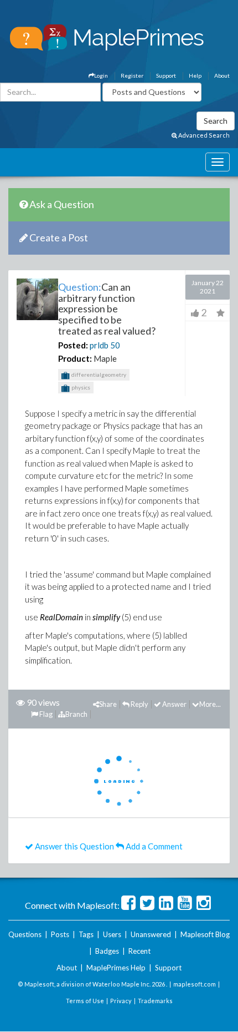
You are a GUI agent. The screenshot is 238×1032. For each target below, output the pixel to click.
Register (132, 75)
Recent (139, 951)
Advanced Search (203, 135)
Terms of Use (85, 1000)
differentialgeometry (98, 374)
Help (195, 75)
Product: (75, 358)
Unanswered (151, 934)
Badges (107, 951)
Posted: (73, 345)
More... (210, 704)
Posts (60, 934)
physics (80, 387)
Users (112, 934)
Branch (76, 714)
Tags (86, 934)
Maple (105, 358)
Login (101, 75)
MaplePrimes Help (116, 967)
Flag (45, 714)
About (222, 75)
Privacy (121, 1000)
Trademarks (155, 1000)
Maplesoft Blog (205, 934)
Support (166, 75)
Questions (25, 934)
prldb (99, 345)
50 (115, 345)
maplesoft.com (194, 984)
